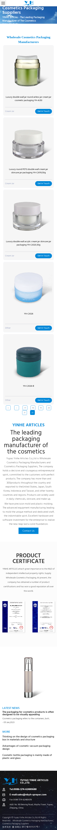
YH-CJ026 (28, 313)
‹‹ (8, 408)
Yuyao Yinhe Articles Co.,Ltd (21, 458)
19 (41, 408)
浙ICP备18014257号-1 (31, 826)
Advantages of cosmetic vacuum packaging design (26, 747)
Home (5, 24)
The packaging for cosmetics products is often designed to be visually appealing (28, 713)
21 (24, 412)
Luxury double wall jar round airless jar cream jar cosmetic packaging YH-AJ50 (28, 98)
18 (33, 408)
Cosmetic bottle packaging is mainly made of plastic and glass (27, 756)
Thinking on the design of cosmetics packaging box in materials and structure (28, 738)
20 (49, 408)
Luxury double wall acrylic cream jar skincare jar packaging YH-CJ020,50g (28, 243)
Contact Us (28, 531)
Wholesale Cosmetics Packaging (21, 577)
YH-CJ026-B (28, 386)
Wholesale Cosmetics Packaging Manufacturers (33, 820)
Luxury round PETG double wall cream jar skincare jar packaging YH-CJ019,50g (28, 171)
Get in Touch (44, 111)
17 (25, 408)
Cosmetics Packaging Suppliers (21, 466)
